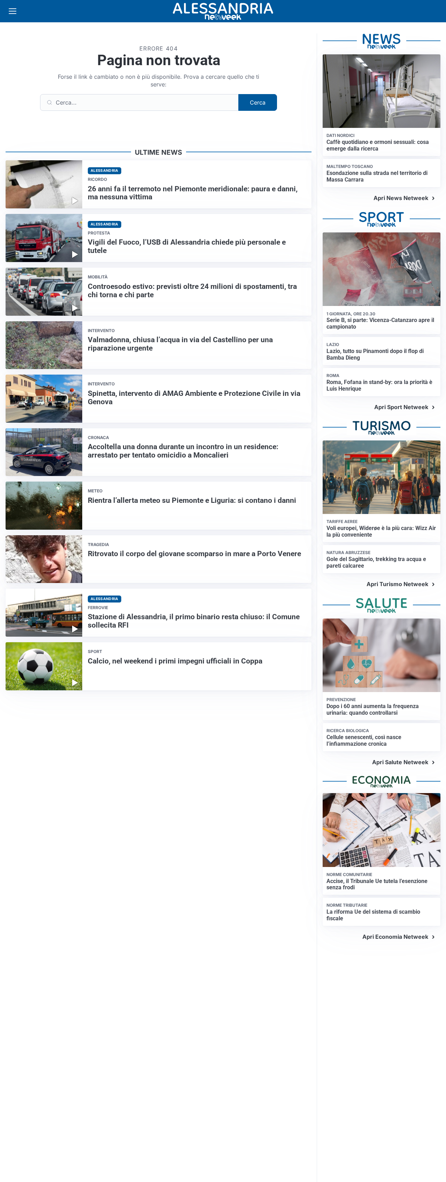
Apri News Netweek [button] (401, 197)
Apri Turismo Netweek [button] (397, 584)
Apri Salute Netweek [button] (400, 762)
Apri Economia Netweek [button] (395, 936)
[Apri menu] (12, 11)
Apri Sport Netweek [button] (401, 407)
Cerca (258, 102)
